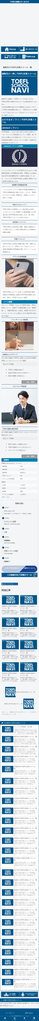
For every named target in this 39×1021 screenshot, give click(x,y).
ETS (6, 1003)
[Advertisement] (19, 24)
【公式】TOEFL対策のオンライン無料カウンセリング (19, 569)
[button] (35, 547)
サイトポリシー (10, 1013)
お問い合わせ (29, 1013)
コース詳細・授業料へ (29, 382)
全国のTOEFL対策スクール (12, 1000)
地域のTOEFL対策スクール (10, 584)
